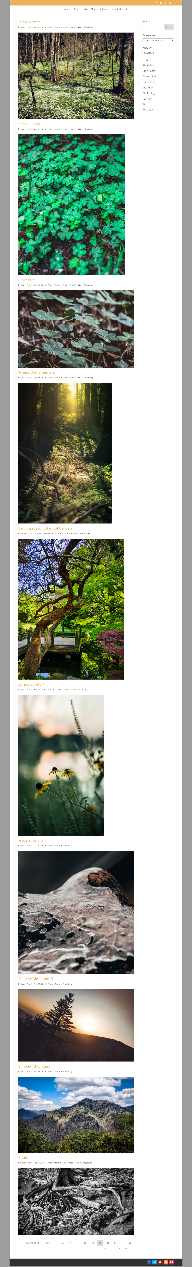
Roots (23, 1157)
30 (130, 1243)
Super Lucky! (29, 123)
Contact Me (149, 76)
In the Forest (29, 22)
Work (146, 104)
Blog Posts (149, 71)
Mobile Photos (50, 533)
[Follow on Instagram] (171, 1262)
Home (67, 9)
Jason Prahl (26, 27)
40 (105, 1248)
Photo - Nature (55, 27)
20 (108, 1243)
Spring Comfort (31, 684)
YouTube (148, 110)
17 (85, 1243)
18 (93, 1243)
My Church (149, 87)
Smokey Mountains (34, 1066)
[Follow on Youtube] (160, 1262)
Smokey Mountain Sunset (40, 978)
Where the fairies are (36, 372)
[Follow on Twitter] (154, 1262)
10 (70, 1243)
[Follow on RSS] (166, 1262)
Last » (128, 1248)
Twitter (147, 98)
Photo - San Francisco (73, 27)
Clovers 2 (26, 279)
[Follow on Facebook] (149, 1262)
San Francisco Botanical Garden (45, 528)
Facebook (148, 82)
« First (47, 1243)
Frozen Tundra (30, 840)
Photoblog (88, 27)
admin (24, 533)
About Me (117, 9)
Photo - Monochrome (56, 1162)
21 (115, 1243)
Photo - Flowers (55, 689)
